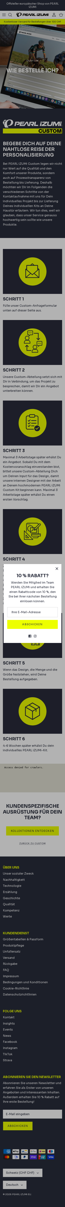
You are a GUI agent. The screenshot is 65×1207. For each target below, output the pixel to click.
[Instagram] (35, 636)
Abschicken (32, 624)
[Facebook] (30, 636)
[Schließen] (57, 569)
